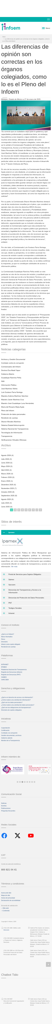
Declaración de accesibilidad (10, 900)
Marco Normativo (6, 637)
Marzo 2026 (5, 474)
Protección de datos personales (13, 414)
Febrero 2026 (6, 477)
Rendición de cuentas (9, 418)
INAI (2, 381)
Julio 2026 (5, 459)
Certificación (5, 730)
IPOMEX (4, 667)
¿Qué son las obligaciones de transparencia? (16, 707)
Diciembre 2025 (7, 485)
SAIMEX (4, 677)
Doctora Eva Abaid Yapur (10, 370)
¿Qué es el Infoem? (7, 634)
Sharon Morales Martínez (11, 422)
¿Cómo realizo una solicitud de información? (16, 700)
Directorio (4, 642)
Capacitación (5, 728)
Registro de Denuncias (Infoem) (11, 672)
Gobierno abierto (6, 738)
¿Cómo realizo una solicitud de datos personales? (17, 705)
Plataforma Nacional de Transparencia (14, 669)
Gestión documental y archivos (11, 735)
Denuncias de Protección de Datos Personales (26, 598)
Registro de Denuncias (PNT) (11, 674)
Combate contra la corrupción (12, 363)
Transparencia (6, 436)
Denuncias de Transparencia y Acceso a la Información (24, 591)
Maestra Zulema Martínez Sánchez (14, 396)
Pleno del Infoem (7, 411)
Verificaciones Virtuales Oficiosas (13, 440)
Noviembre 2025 (7, 488)
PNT (10, 603)
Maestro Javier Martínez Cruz (12, 400)
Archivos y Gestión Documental (13, 359)
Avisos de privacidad (8, 898)
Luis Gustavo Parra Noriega (11, 392)
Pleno (3, 639)
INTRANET (4, 664)
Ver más (14, 566)
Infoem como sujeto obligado (10, 644)
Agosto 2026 (6, 455)
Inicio (3, 36)
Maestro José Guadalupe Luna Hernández (17, 403)
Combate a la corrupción (9, 733)
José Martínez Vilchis (9, 389)
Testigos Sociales (15, 608)
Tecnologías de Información (11, 433)
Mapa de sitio (5, 895)
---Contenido (5, 911)
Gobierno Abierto (7, 374)
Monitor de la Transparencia (10, 740)
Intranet (11, 613)
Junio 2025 (5, 507)
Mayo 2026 (5, 466)
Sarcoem (11, 585)
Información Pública (8, 385)
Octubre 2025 (6, 492)
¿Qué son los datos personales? (11, 702)
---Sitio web (5, 908)
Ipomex (11, 532)
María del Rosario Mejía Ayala (12, 407)
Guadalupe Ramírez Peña (11, 378)
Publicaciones (6, 808)
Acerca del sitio (6, 893)
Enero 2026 (5, 481)
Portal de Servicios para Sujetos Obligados (24, 574)
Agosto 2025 (6, 499)
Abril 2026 (5, 470)
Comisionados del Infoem (11, 367)
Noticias (4, 803)
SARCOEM (5, 680)
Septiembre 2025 (7, 496)
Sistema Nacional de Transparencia (14, 429)
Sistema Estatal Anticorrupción (12, 425)
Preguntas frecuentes (8, 811)
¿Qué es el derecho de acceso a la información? (17, 697)
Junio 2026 (5, 463)
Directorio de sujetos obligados (11, 710)
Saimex (11, 579)
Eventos (4, 806)
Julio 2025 (5, 503)
